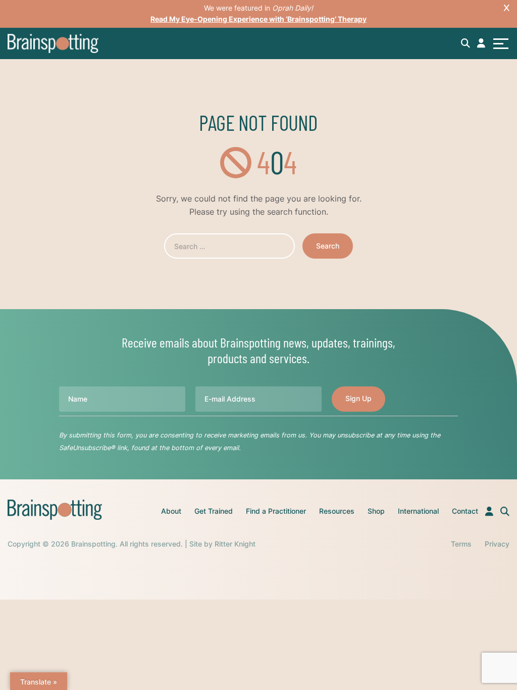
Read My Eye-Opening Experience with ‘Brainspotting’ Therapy (258, 19)
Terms (461, 543)
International (418, 511)
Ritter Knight (235, 543)
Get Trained (213, 511)
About (171, 511)
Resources (336, 511)
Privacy (497, 543)
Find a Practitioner (276, 511)
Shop (376, 511)
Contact (465, 511)
